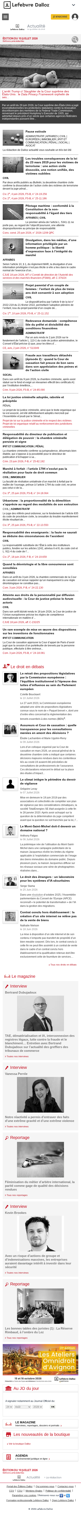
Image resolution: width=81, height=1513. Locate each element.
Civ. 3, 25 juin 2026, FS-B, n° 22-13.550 (25, 525)
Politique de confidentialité (58, 1490)
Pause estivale (36, 131)
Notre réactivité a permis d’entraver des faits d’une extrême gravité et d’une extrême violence (39, 1119)
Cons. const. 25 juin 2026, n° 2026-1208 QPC (28, 232)
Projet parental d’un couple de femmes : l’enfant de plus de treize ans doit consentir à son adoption (50, 289)
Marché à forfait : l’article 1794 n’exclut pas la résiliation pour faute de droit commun (35, 470)
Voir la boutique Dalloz (20, 1443)
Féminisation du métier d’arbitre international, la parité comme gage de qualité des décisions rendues (40, 1185)
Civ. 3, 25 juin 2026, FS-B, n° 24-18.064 (25, 493)
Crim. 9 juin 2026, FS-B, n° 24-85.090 (24, 389)
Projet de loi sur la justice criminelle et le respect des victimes (37, 420)
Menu (5, 17)
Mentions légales (34, 1490)
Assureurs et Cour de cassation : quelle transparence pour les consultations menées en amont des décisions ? (48, 729)
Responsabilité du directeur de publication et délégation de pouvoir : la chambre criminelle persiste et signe (35, 437)
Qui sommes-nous (45, 1486)
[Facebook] (61, 1495)
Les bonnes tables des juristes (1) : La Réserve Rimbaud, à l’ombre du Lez (38, 1330)
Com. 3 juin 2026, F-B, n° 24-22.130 (23, 587)
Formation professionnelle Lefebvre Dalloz (27, 1500)
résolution (37, 894)
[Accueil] (31, 27)
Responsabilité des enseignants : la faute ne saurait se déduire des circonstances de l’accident (40, 534)
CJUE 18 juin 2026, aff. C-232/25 (21, 622)
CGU (19, 1490)
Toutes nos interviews (18, 1056)
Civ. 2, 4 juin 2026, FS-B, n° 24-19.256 (25, 194)
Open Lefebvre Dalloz (63, 1500)
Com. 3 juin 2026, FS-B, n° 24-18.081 (24, 653)
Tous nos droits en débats (63, 964)
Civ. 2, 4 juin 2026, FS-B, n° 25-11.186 (25, 198)
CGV (11, 1490)
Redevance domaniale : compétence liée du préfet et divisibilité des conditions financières (51, 324)
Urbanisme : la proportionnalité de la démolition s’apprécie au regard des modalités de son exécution (40, 502)
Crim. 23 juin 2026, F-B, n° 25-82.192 (24, 461)
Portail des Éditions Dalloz (20, 1486)
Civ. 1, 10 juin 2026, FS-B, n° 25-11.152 (26, 313)
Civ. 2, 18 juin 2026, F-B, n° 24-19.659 (25, 556)
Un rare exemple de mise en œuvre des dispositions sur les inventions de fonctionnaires (39, 631)
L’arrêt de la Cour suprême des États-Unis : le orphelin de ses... (35, 94)
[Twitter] (68, 1495)
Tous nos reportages (17, 1195)
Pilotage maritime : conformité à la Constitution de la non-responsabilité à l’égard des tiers (50, 209)
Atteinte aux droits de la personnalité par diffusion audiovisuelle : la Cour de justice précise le (39, 598)
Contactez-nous (66, 1486)
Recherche (75, 39)
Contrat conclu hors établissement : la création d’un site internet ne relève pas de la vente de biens (48, 916)
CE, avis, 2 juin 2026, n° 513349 (21, 348)
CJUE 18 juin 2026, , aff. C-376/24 (38, 276)
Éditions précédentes (13, 41)
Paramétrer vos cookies (24, 1495)
